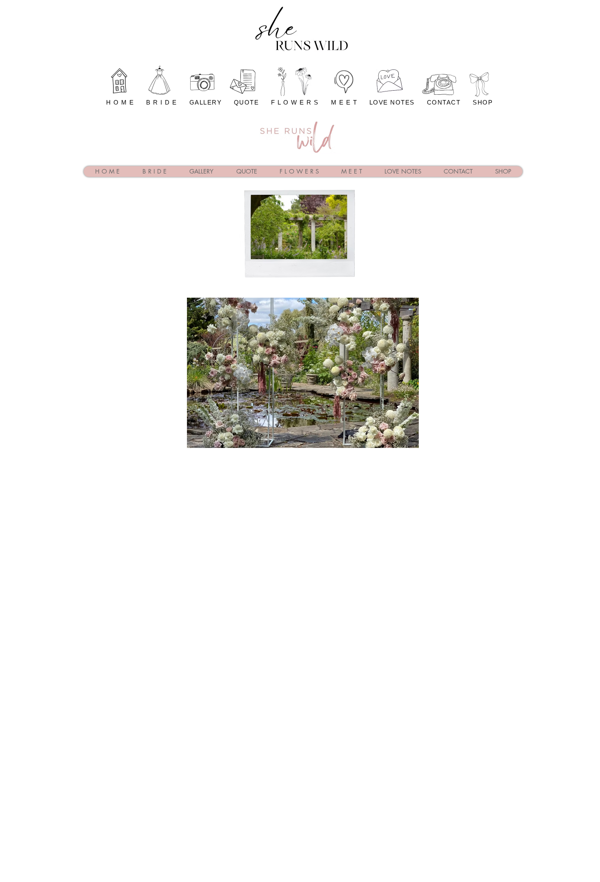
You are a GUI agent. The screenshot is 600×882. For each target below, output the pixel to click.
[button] (303, 373)
